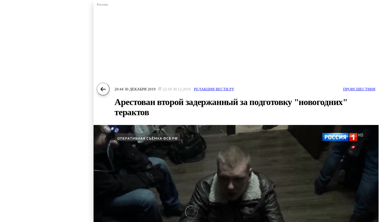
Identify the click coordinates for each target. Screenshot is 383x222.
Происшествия (359, 89)
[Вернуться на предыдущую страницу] (103, 89)
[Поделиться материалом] (191, 211)
